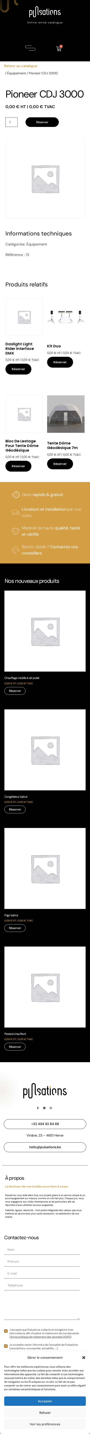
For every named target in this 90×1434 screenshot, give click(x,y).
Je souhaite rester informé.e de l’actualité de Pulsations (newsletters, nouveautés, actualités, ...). (43, 1346)
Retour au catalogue (20, 66)
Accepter (45, 1401)
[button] (84, 1358)
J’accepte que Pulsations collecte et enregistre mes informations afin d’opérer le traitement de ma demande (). (44, 1333)
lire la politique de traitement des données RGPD (40, 1337)
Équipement (16, 73)
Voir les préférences (45, 1424)
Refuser (45, 1413)
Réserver (42, 122)
